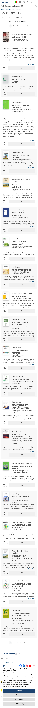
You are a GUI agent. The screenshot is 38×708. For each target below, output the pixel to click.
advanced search (10, 9)
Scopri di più (31, 64)
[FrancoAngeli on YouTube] (9, 659)
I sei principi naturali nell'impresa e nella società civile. (21, 616)
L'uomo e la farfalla (20, 497)
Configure (19, 699)
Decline (19, 695)
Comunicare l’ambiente (21, 270)
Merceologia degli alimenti (19, 81)
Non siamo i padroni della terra (20, 324)
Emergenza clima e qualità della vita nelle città (22, 558)
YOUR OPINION (7, 663)
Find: (2, 6)
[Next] (27, 26)
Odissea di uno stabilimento (18, 214)
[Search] (36, 6)
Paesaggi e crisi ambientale (18, 186)
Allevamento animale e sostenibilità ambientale (21, 527)
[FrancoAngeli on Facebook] (2, 659)
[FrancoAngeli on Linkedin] (4, 659)
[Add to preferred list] (21, 68)
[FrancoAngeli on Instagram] (7, 659)
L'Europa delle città (20, 405)
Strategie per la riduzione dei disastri (21, 435)
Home (2, 9)
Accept (19, 691)
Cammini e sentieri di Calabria (20, 156)
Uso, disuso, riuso (19, 296)
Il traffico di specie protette (20, 352)
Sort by (11, 21)
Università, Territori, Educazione (21, 106)
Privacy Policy (19, 704)
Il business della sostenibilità (19, 243)
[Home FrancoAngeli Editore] (7, 2)
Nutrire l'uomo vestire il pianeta (22, 467)
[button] (15, 2)
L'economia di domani (20, 379)
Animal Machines (19, 37)
